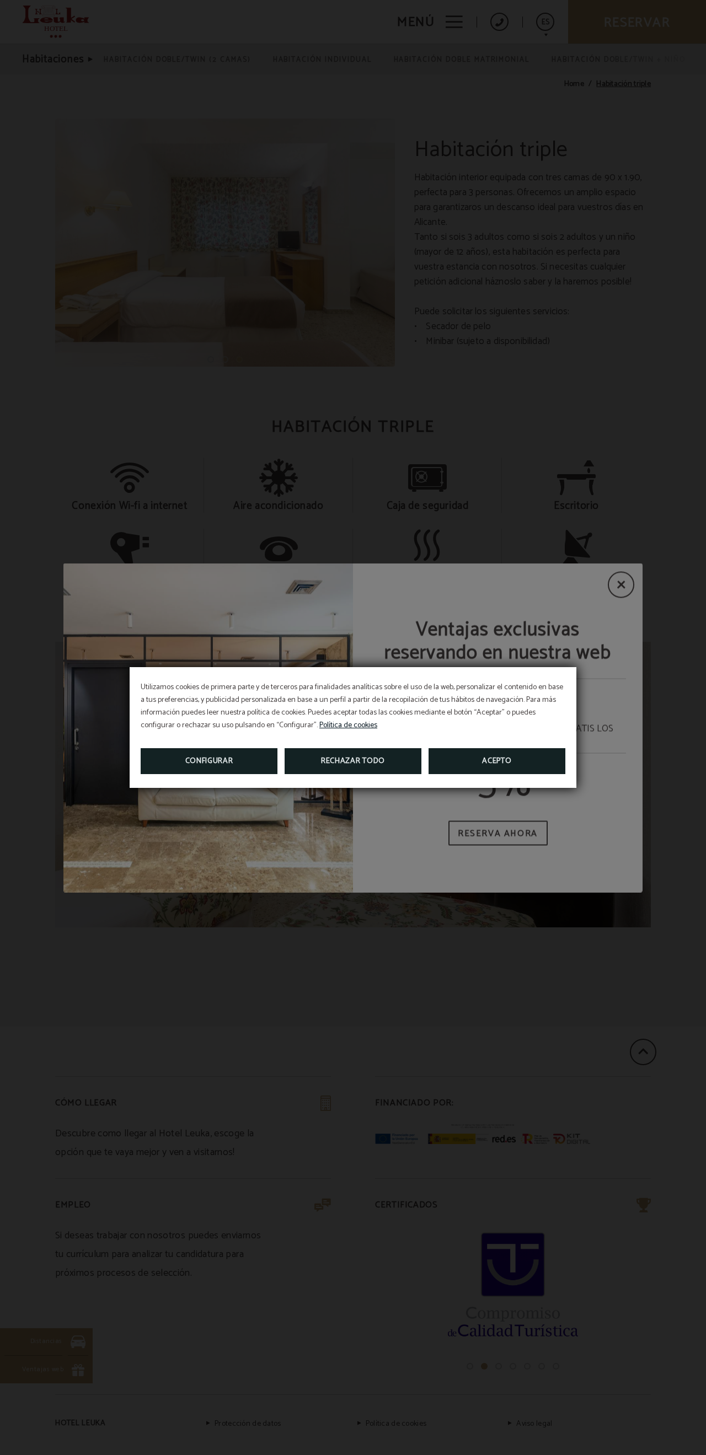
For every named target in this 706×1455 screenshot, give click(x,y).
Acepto (496, 761)
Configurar (209, 761)
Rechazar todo (353, 761)
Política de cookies (348, 725)
